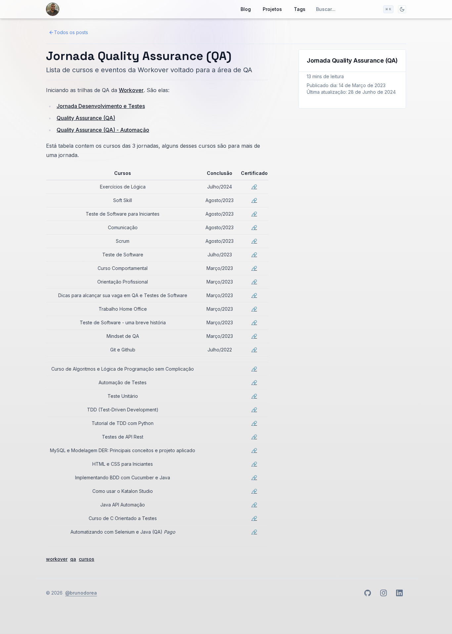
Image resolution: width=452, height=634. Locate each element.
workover (57, 559)
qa (73, 559)
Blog (246, 9)
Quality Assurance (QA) (86, 118)
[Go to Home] (52, 9)
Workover (131, 90)
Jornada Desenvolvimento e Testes (101, 106)
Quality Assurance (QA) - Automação (103, 130)
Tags (299, 9)
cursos (86, 559)
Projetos (272, 9)
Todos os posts (71, 32)
